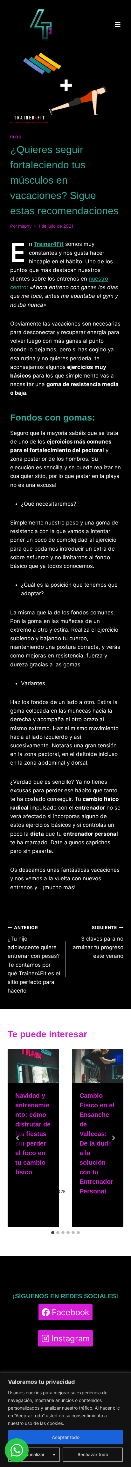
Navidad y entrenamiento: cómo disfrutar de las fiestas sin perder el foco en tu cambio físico (33, 1134)
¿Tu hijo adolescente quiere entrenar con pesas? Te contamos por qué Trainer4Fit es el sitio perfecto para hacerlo (34, 959)
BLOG (15, 137)
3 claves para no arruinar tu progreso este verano (98, 942)
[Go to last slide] (18, 1138)
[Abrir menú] (117, 25)
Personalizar (32, 1454)
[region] (65, 1419)
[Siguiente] (113, 1138)
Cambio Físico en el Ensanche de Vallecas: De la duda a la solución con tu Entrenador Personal (96, 1143)
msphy (25, 226)
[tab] (52, 1232)
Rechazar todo (93, 1454)
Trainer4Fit (49, 244)
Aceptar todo (65, 1437)
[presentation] (33, 1066)
